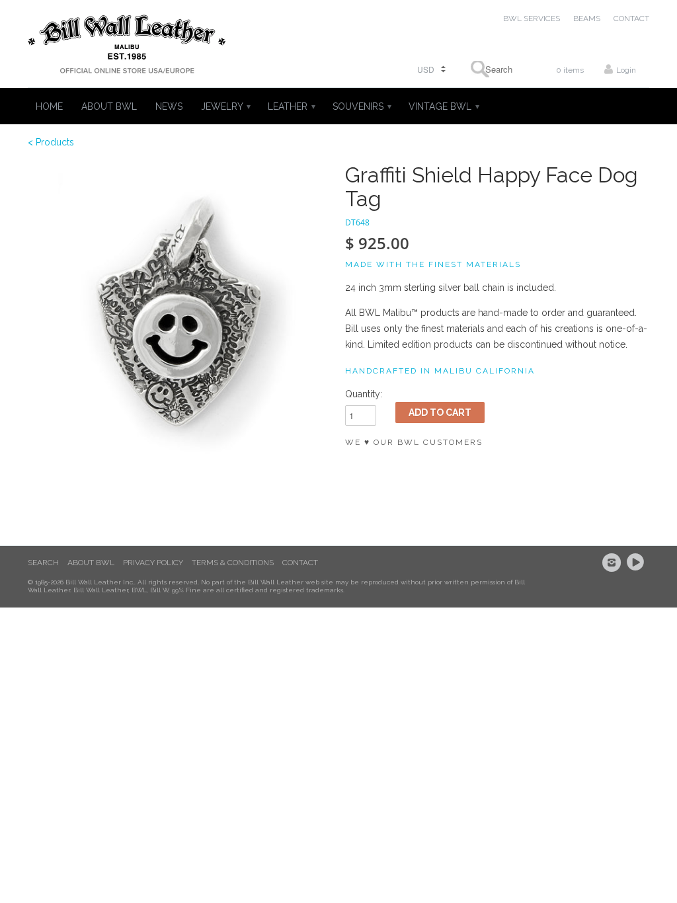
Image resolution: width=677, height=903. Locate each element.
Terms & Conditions (233, 562)
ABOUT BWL (109, 106)
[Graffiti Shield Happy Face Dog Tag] (180, 315)
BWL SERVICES (531, 18)
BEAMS (586, 18)
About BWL (90, 562)
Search (43, 562)
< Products (51, 142)
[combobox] (494, 69)
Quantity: (363, 394)
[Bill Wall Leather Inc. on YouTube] (637, 562)
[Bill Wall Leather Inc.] (127, 47)
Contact (300, 562)
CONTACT (631, 18)
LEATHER (291, 106)
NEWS (168, 106)
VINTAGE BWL (443, 106)
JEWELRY (225, 106)
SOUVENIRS (361, 106)
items (570, 70)
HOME (49, 106)
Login (626, 70)
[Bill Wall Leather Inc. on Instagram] (613, 562)
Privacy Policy (153, 562)
